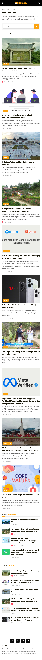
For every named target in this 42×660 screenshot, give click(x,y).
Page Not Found (11, 9)
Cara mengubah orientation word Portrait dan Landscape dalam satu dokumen (25, 552)
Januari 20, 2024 (9, 81)
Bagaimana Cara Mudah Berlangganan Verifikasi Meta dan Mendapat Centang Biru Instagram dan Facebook (21, 401)
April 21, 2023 (6, 508)
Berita (6, 300)
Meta (5, 394)
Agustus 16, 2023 (6, 414)
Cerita (6, 63)
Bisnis (5, 490)
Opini (5, 110)
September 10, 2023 (7, 365)
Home (3, 9)
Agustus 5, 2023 (6, 461)
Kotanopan (7, 443)
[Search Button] (36, 26)
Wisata (6, 204)
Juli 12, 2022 (15, 557)
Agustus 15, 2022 (19, 545)
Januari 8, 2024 (6, 128)
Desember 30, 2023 (7, 175)
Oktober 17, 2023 (7, 271)
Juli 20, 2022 (15, 524)
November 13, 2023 (10, 222)
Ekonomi (6, 251)
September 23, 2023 (7, 318)
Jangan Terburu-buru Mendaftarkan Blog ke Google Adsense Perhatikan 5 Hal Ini (23, 540)
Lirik (5, 347)
